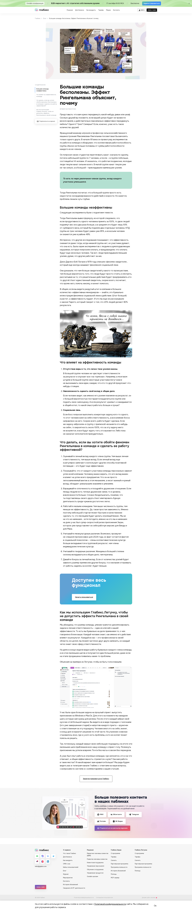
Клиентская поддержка (95, 862)
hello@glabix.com (40, 866)
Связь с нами (152, 10)
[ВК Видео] (42, 861)
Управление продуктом (95, 873)
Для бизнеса (79, 10)
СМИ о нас (66, 864)
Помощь (114, 874)
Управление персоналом (95, 866)
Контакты (116, 10)
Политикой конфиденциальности (110, 904)
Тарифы (101, 10)
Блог (44, 18)
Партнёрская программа (119, 864)
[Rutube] (37, 861)
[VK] (48, 856)
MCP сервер (115, 878)
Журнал (65, 874)
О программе (115, 853)
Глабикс (37, 18)
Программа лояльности (119, 867)
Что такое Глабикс (69, 853)
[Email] (37, 856)
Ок (155, 905)
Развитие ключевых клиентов (97, 859)
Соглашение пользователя (104, 897)
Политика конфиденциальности (84, 897)
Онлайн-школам (92, 876)
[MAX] (42, 856)
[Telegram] (53, 856)
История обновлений (70, 884)
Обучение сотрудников (95, 869)
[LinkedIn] (48, 861)
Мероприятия (68, 878)
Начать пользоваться (84, 597)
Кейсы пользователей (70, 867)
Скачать (114, 860)
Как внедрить (91, 10)
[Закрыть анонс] (189, 3)
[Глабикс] (42, 10)
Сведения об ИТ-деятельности (74, 888)
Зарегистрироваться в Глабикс (96, 779)
